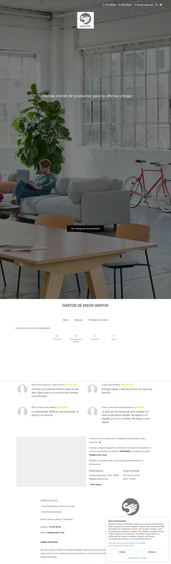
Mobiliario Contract (98, 320)
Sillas (65, 320)
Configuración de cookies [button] (137, 558)
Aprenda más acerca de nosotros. (121, 545)
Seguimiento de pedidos (76, 340)
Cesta (113, 339)
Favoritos (95, 339)
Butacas (78, 320)
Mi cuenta (57, 339)
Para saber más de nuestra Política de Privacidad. (126, 543)
